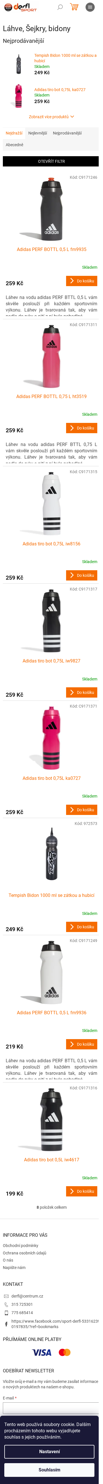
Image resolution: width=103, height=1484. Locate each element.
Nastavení (49, 1451)
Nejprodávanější (67, 133)
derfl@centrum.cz (27, 1296)
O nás (8, 1260)
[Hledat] (60, 7)
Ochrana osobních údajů (24, 1253)
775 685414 (22, 1312)
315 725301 (22, 1304)
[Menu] (90, 7)
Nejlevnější (37, 133)
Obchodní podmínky (20, 1245)
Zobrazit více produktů (49, 117)
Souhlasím (49, 1470)
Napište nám (14, 1267)
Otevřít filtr (51, 161)
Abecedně (14, 144)
